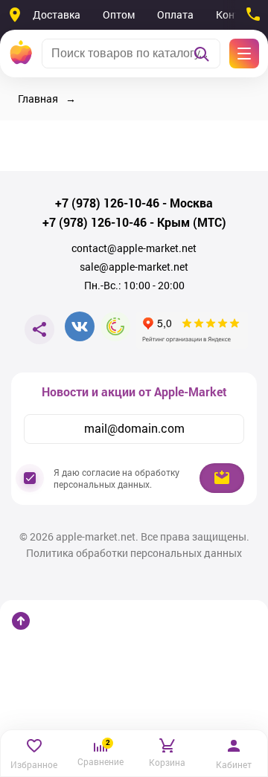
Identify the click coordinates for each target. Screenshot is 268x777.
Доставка (56, 14)
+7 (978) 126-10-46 (107, 203)
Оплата (175, 14)
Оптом (119, 14)
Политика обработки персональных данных (134, 553)
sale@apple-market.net (134, 267)
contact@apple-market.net (134, 248)
